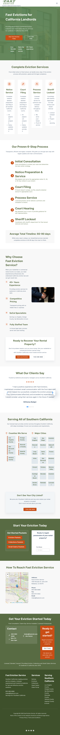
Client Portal (35, 687)
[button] (52, 392)
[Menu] (57, 3)
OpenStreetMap (19, 602)
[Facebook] (28, 730)
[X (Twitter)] (33, 730)
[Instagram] (31, 730)
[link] (30, 393)
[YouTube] (26, 730)
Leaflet (12, 602)
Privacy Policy (23, 717)
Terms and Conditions (34, 717)
